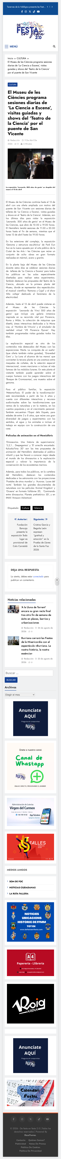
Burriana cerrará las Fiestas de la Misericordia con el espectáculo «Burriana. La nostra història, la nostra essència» (37, 645)
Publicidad (20, 1143)
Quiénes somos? (36, 1140)
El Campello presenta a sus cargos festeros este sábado (26, 8)
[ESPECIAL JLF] (30, 941)
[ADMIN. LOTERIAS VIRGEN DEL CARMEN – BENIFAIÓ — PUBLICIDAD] (30, 825)
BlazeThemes (30, 1135)
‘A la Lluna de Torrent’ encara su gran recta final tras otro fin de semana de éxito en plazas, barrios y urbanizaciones (36, 615)
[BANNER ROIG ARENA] (30, 1022)
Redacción (15, 140)
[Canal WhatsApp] (30, 789)
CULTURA (12, 84)
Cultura (25, 508)
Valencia (38, 508)
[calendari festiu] (30, 1105)
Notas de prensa (37, 1143)
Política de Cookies (30, 1147)
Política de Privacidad (30, 1150)
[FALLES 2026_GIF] (30, 859)
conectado (38, 576)
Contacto (20, 1140)
